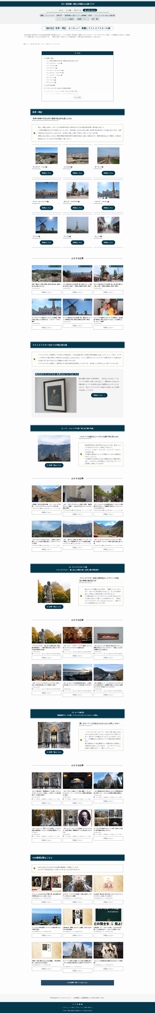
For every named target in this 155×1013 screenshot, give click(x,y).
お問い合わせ (87, 1007)
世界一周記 (50, 58)
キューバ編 (53, 82)
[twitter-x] (75, 1004)
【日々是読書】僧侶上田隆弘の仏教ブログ (77, 4)
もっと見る (77, 97)
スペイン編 (53, 77)
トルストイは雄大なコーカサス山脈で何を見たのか (64, 93)
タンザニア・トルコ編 (56, 63)
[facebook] (73, 1004)
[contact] (82, 1004)
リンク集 (71, 1007)
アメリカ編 (53, 80)
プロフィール (79, 1007)
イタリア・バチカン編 (56, 75)
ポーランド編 (53, 68)
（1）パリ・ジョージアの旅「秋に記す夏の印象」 (62, 91)
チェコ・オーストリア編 (56, 70)
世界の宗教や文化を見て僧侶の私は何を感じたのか (64, 61)
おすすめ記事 (50, 85)
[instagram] (77, 1004)
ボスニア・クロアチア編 (56, 72)
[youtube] (79, 1004)
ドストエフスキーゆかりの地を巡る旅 (58, 88)
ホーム (65, 1007)
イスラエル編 (53, 65)
